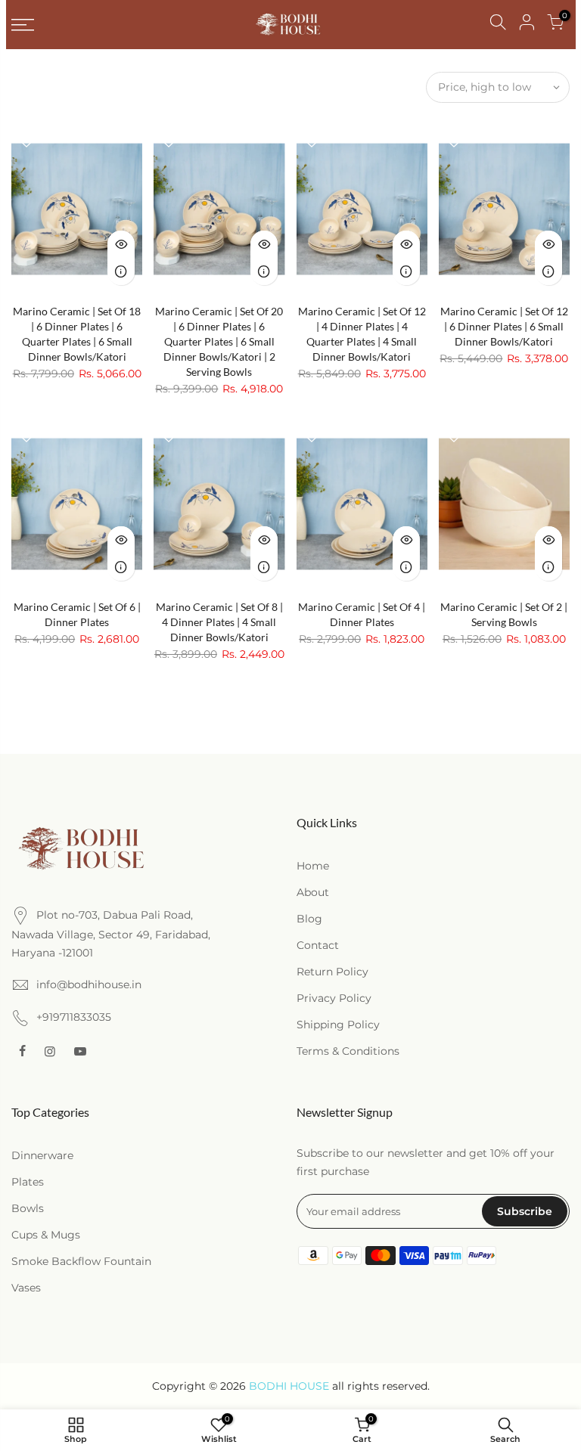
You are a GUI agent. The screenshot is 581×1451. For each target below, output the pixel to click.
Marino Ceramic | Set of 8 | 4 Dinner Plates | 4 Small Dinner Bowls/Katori (219, 621)
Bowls (27, 1208)
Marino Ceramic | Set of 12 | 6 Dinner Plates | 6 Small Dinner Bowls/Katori (504, 326)
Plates (27, 1182)
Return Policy (332, 971)
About (313, 892)
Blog (309, 918)
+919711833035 (73, 1017)
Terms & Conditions (348, 1051)
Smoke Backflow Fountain (81, 1261)
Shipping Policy (338, 1024)
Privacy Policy (334, 998)
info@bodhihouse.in (88, 984)
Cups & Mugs (45, 1235)
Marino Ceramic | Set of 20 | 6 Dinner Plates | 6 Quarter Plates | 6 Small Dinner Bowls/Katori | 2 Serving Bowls (219, 341)
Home (313, 866)
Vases (26, 1287)
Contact (318, 945)
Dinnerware (42, 1155)
